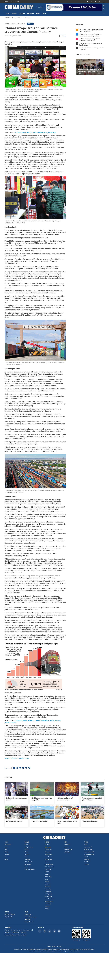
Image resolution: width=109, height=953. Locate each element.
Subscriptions (15, 932)
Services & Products (16, 930)
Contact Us (7, 932)
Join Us (23, 932)
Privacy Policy (22, 935)
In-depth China (17, 18)
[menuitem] (40, 7)
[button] (79, 73)
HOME (8, 13)
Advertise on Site (27, 930)
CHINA (6, 1)
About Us (7, 930)
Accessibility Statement (11, 935)
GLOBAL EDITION (15, 1)
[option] (90, 67)
